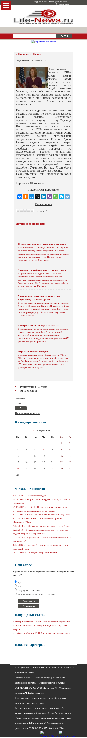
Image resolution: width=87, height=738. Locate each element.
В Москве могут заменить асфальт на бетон (48, 525)
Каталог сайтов (47, 682)
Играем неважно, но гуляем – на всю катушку (43, 244)
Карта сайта (59, 677)
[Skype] (61, 196)
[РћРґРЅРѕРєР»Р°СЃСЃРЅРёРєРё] (25, 196)
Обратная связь (62, 4)
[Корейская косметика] (43, 41)
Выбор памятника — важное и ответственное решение (42, 621)
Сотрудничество (40, 1)
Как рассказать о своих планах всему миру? (49, 514)
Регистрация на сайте (33, 387)
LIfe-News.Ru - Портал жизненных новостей (37, 667)
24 (17, 468)
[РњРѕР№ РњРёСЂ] (31, 196)
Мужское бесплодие (36, 495)
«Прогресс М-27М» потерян (33, 351)
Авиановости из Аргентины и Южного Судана (42, 270)
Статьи (61, 682)
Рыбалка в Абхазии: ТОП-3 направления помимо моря (42, 633)
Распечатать (43, 204)
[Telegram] (67, 196)
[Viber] (49, 196)
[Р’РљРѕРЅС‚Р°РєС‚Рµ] (19, 196)
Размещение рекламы (58, 1)
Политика (67, 667)
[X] (37, 196)
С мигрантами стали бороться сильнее (38, 325)
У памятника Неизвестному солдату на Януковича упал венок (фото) (39, 297)
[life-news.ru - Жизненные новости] (43, 24)
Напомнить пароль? (27, 413)
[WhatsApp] (55, 196)
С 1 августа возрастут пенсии (42, 552)
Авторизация (28, 391)
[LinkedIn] (43, 196)
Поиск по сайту (42, 677)
